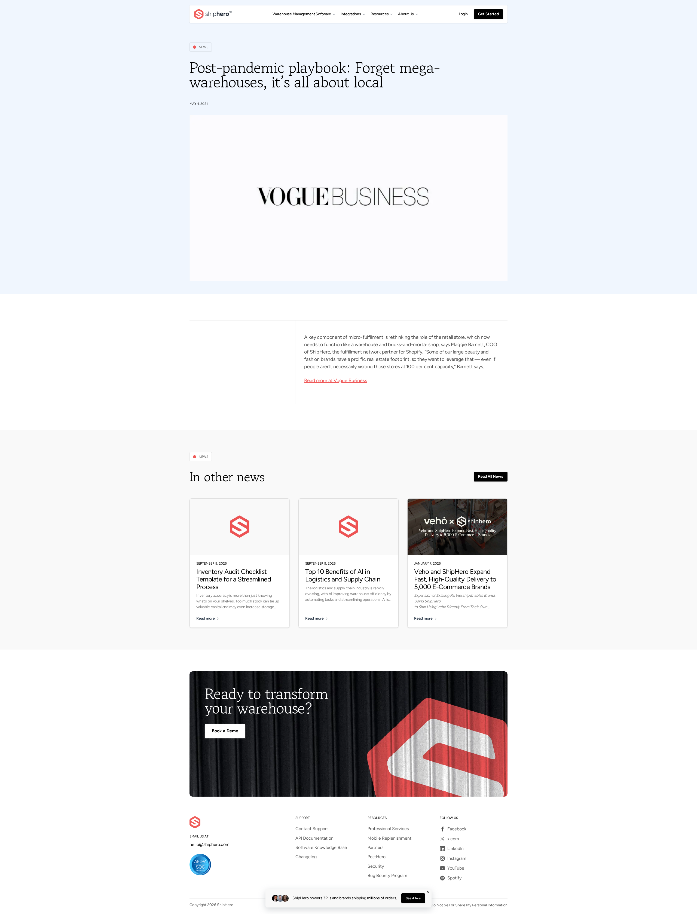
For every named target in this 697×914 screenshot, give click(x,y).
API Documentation (314, 838)
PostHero (377, 856)
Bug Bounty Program (387, 875)
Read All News (490, 476)
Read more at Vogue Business (335, 380)
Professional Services (388, 828)
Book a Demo (225, 730)
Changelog (306, 856)
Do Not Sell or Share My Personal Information (469, 905)
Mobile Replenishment (389, 838)
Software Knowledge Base (321, 847)
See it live (413, 898)
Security (376, 866)
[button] (304, 14)
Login (463, 14)
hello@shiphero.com (209, 844)
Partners (375, 847)
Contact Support (311, 828)
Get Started (488, 14)
